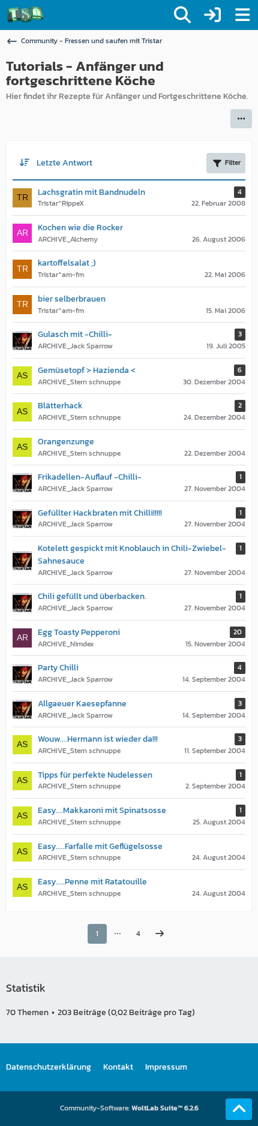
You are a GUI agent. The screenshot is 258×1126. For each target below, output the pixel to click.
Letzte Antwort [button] (64, 162)
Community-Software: (129, 1108)
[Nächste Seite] (159, 934)
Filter (233, 162)
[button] (241, 118)
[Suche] (182, 15)
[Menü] (242, 15)
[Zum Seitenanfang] (239, 1109)
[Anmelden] (212, 15)
